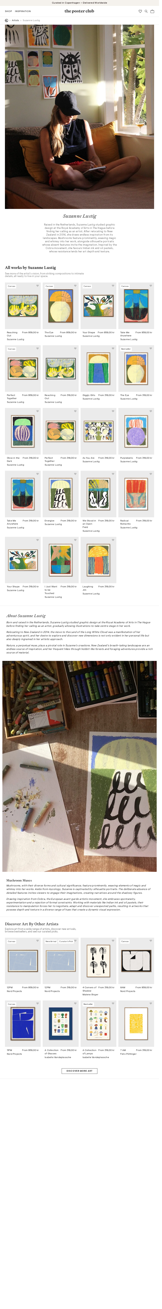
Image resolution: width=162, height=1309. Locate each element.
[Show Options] (142, 676)
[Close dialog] (151, 589)
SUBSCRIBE (118, 688)
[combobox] (117, 676)
